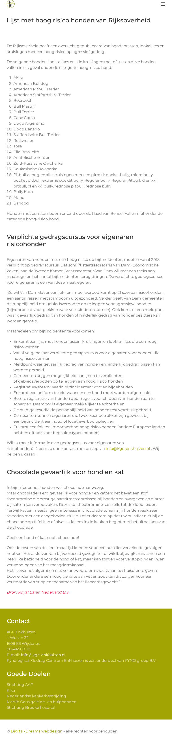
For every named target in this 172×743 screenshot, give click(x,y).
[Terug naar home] (11, 4)
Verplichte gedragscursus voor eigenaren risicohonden (70, 240)
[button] (163, 4)
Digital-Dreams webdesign (36, 731)
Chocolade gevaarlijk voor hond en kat (65, 472)
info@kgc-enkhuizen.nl (128, 448)
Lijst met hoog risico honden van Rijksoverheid (78, 20)
